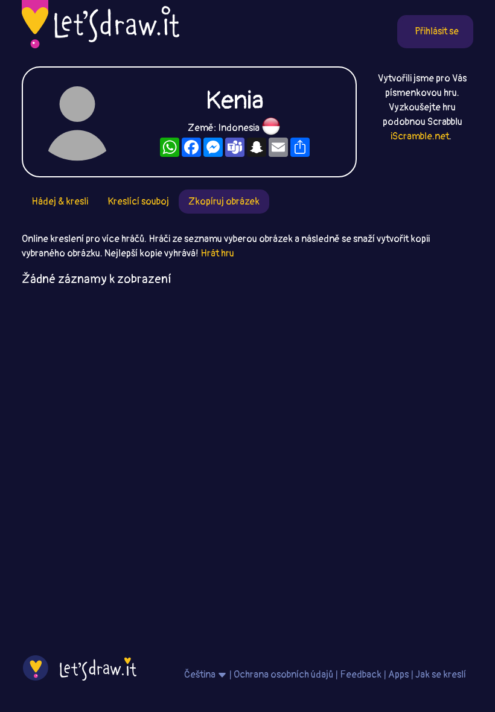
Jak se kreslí (440, 675)
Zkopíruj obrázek (224, 201)
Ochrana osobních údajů (283, 675)
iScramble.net (420, 136)
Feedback (361, 675)
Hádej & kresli (59, 201)
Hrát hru (217, 253)
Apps (398, 675)
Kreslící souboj (138, 201)
